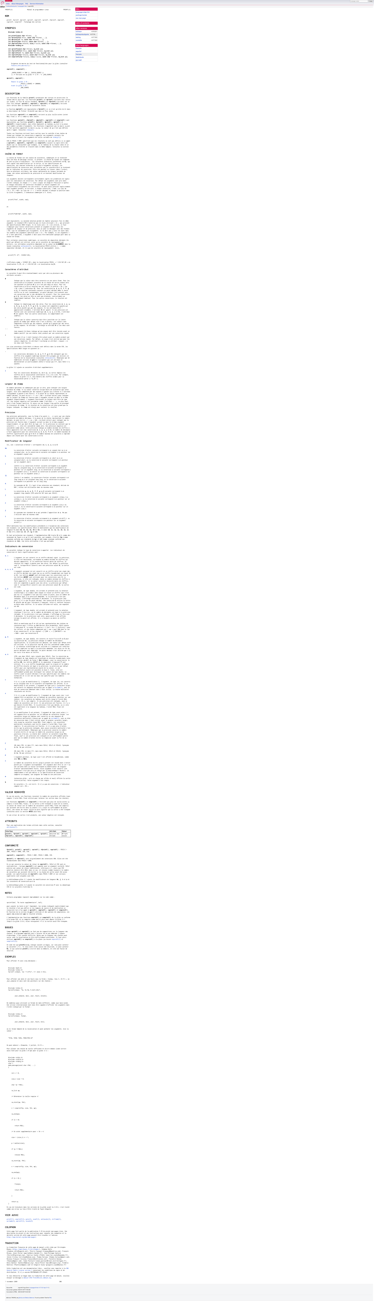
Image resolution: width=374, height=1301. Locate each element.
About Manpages (17, 4)
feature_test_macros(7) (20, 65)
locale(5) (29, 1221)
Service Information (37, 4)
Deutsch (79, 48)
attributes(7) (12, 827)
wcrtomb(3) (58, 687)
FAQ (26, 4)
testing (78, 37)
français (79, 54)
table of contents (82, 23)
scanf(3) (36, 1219)
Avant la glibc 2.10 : (19, 85)
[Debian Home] (2, 4)
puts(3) (28, 1219)
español (78, 51)
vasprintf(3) (11, 941)
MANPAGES (9, 0)
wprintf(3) (20, 1221)
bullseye (79, 31)
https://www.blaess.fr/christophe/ (26, 1249)
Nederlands (80, 57)
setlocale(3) (25, 246)
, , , (9, 569)
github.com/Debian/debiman (26, 1297)
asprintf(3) (56, 939)
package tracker (81, 15)
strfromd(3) (56, 1219)
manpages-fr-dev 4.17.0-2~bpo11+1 (39, 1287)
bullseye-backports (12, 6)
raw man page (81, 18)
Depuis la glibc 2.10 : (20, 82)
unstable (79, 40)
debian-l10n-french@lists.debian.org (37, 1278)
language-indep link (83, 12)
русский (79, 60)
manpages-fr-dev (22, 6)
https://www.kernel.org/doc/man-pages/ (21, 1237)
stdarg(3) (30, 130)
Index (8, 4)
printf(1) (10, 1219)
